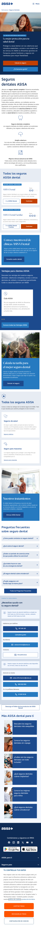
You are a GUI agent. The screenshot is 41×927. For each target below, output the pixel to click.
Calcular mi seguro (13, 383)
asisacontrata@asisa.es (22, 645)
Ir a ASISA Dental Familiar (11, 226)
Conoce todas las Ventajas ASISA (15, 325)
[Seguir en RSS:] (9, 842)
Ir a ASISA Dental (11, 201)
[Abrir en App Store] (29, 849)
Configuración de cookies (19, 921)
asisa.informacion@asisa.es (22, 678)
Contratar (29, 201)
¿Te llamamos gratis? (20, 69)
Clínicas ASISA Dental (13, 515)
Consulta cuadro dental (14, 259)
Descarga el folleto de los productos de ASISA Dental (20, 707)
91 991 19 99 (22, 694)
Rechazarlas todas (19, 914)
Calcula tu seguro (20, 63)
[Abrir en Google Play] (11, 849)
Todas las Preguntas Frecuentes (20, 591)
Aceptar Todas (19, 906)
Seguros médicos (8, 434)
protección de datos (28, 899)
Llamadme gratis (20, 635)
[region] (20, 897)
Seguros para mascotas (10, 460)
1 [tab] (2, 319)
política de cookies (15, 899)
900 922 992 (22, 684)
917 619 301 (22, 628)
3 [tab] (5, 319)
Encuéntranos (22, 655)
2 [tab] (4, 319)
